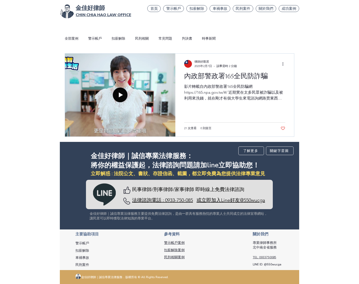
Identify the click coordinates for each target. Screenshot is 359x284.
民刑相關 (142, 38)
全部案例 (71, 38)
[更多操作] (284, 64)
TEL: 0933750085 (264, 257)
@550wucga (272, 264)
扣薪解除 (118, 38)
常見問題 (165, 38)
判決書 (187, 38)
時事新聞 (209, 38)
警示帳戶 (95, 38)
